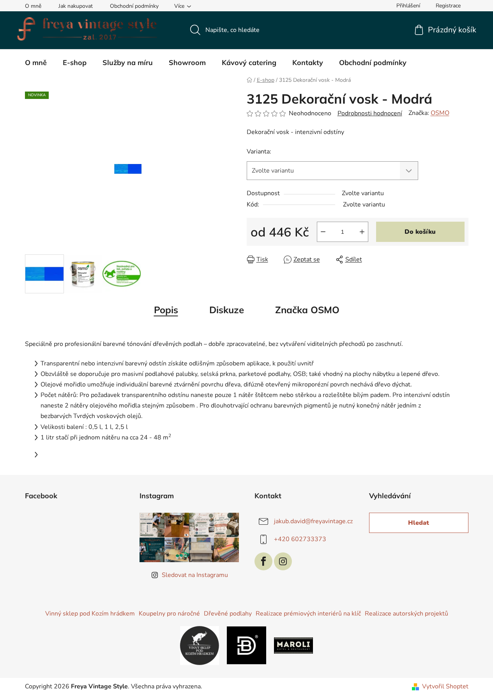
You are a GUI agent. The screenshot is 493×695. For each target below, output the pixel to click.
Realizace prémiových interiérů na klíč (308, 613)
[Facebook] (263, 561)
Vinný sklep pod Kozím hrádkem (90, 613)
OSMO (440, 113)
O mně (33, 6)
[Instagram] (283, 561)
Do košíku (420, 232)
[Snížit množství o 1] (323, 232)
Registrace (448, 5)
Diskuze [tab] (226, 310)
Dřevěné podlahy (228, 613)
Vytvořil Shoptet (445, 686)
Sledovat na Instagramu (195, 575)
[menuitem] (36, 62)
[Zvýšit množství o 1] (362, 232)
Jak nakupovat (75, 6)
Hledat (418, 523)
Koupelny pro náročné (169, 613)
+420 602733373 (300, 539)
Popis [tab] (166, 310)
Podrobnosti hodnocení (370, 113)
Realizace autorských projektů (406, 613)
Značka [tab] (307, 310)
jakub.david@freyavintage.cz (313, 521)
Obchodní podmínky (134, 6)
